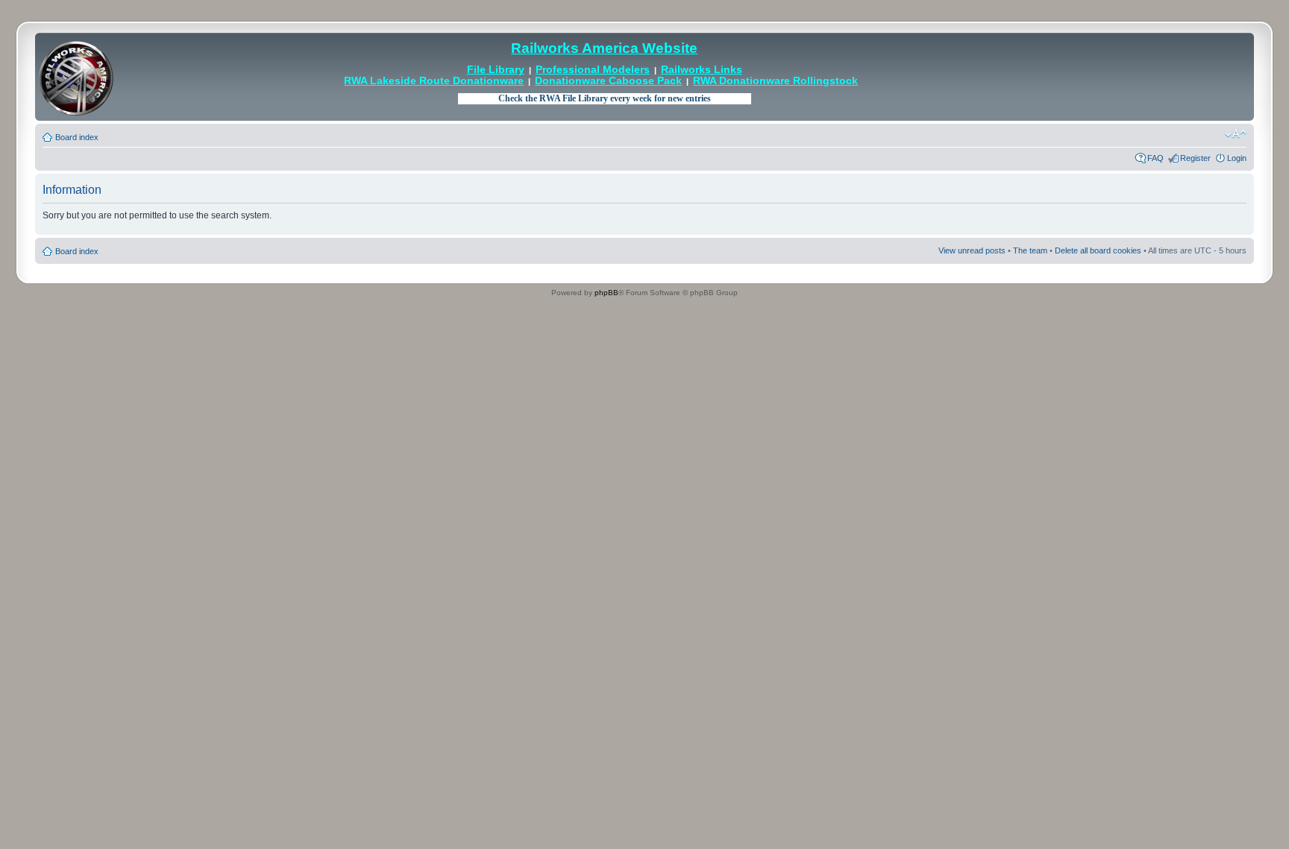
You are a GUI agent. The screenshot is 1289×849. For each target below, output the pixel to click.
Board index (76, 137)
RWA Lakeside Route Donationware (434, 80)
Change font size (1235, 134)
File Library (495, 69)
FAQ (1155, 158)
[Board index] (76, 77)
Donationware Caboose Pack (608, 80)
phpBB (606, 292)
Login (1236, 158)
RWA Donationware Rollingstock (775, 80)
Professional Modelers (593, 69)
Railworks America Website (604, 48)
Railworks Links (701, 69)
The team (1030, 250)
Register (1195, 158)
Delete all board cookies (1098, 250)
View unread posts (972, 250)
